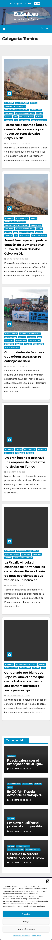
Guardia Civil (36, 110)
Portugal (20, 453)
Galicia (38, 784)
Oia (15, 117)
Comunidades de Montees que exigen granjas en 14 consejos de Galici (24, 356)
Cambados (9, 551)
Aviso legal (36, 936)
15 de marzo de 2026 (20, 769)
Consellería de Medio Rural (16, 110)
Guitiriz (22, 337)
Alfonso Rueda (22, 103)
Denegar (26, 921)
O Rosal (8, 117)
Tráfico (8, 120)
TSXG (43, 668)
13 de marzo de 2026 (20, 862)
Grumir (19, 449)
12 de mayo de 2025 (17, 366)
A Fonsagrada (11, 334)
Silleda (19, 344)
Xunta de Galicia (39, 120)
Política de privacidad (21, 936)
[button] (47, 881)
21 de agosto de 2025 (18, 259)
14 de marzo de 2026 (20, 800)
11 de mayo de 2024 (17, 472)
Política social (23, 846)
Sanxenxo (9, 344)
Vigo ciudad (25, 120)
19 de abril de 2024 (17, 585)
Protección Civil (26, 117)
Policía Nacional (12, 554)
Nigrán (39, 113)
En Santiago (26, 13)
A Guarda (9, 103)
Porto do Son (34, 340)
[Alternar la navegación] (47, 29)
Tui (15, 120)
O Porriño (9, 340)
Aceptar (26, 914)
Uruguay (11, 756)
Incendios (9, 113)
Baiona (34, 103)
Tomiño (39, 117)
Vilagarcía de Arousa (23, 558)
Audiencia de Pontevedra (26, 664)
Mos (39, 337)
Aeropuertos (10, 337)
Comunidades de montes (15, 106)
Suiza (10, 787)
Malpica (31, 337)
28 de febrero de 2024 (18, 696)
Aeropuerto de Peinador (30, 334)
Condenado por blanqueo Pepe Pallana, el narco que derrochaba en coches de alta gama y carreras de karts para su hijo (24, 681)
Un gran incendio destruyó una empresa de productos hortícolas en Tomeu (24, 462)
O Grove (34, 551)
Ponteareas (21, 340)
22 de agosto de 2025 (18, 143)
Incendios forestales (25, 113)
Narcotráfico (23, 551)
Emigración (27, 784)
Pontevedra (25, 668)
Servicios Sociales (15, 850)
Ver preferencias (26, 929)
